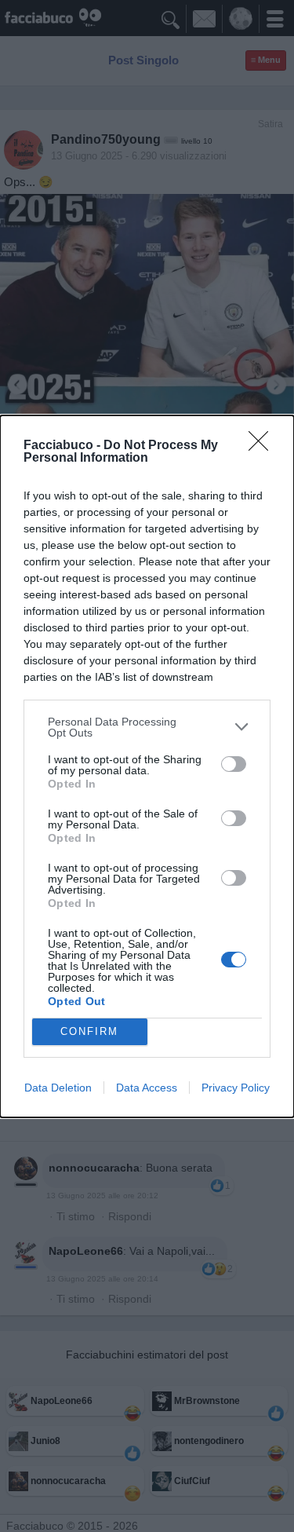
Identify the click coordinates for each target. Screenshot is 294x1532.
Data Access (146, 1087)
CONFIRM (89, 1031)
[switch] (233, 764)
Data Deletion (58, 1087)
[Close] (263, 446)
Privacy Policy (235, 1087)
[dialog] (147, 766)
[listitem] (147, 727)
